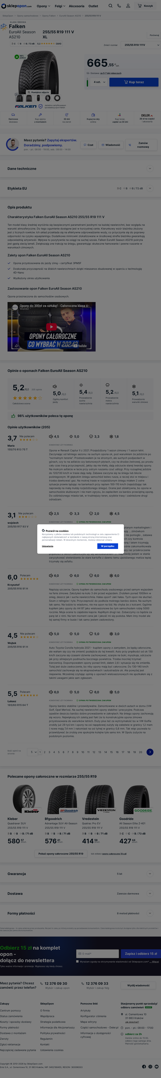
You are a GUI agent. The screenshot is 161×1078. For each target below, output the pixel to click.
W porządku (107, 546)
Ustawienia (47, 546)
